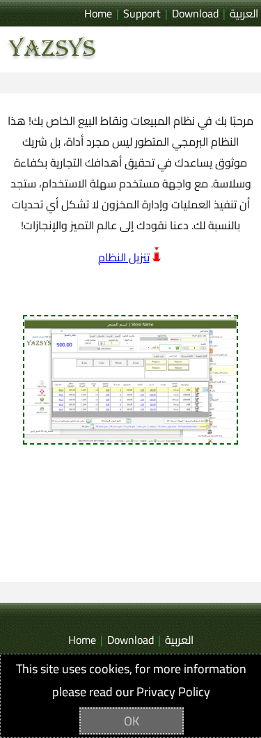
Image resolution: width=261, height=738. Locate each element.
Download (195, 13)
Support (142, 13)
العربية (244, 13)
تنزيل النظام (124, 257)
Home (98, 13)
